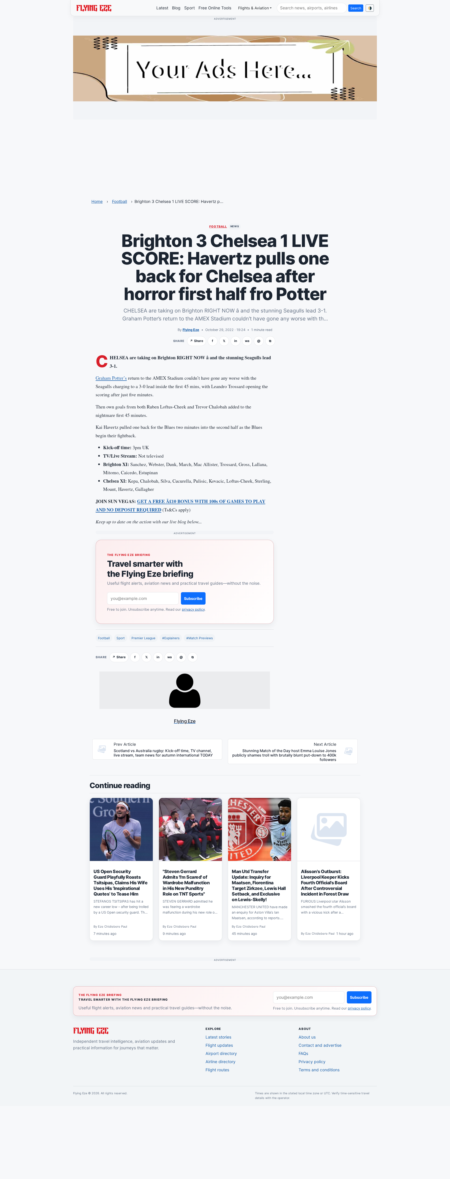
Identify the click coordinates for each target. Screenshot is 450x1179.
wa (247, 341)
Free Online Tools (215, 7)
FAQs (303, 1053)
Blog (176, 7)
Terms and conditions (319, 1069)
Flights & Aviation (253, 8)
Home (97, 201)
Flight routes (217, 1069)
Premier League (143, 638)
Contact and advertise (320, 1045)
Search (355, 8)
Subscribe (193, 598)
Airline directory (221, 1061)
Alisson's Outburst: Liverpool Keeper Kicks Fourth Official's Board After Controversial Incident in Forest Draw (325, 883)
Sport (189, 7)
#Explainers (171, 638)
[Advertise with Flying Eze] (225, 68)
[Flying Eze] (93, 8)
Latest (162, 7)
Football (119, 201)
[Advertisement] (225, 156)
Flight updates (219, 1045)
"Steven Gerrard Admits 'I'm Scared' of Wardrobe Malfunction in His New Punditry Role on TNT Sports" (186, 883)
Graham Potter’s (111, 378)
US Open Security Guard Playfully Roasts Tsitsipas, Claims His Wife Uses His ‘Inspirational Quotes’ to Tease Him (121, 883)
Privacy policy (312, 1061)
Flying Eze (191, 330)
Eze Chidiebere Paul (112, 926)
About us (307, 1037)
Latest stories (218, 1037)
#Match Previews (199, 638)
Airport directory (221, 1053)
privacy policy (193, 609)
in (235, 341)
